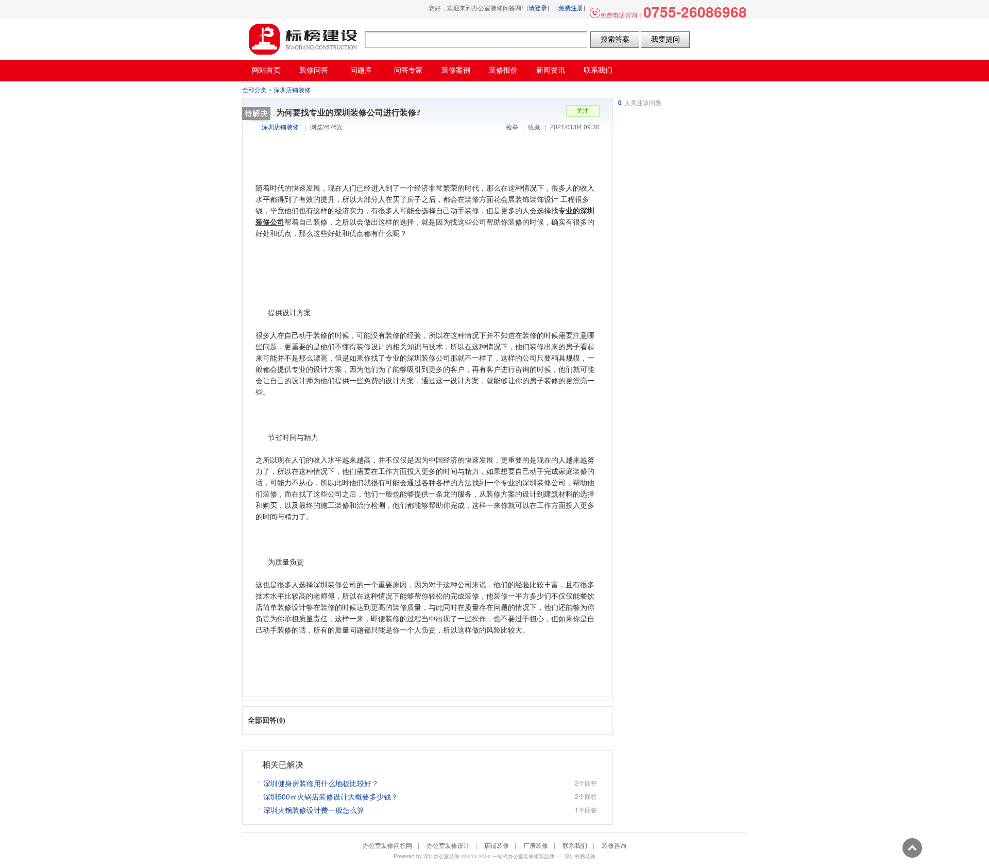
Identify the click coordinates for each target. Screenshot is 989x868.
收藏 (534, 126)
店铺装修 (496, 845)
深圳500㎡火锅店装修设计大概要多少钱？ (330, 796)
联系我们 (574, 845)
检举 (512, 126)
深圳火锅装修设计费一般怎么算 (313, 810)
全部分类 (254, 90)
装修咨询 (614, 845)
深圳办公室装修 (441, 856)
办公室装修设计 (448, 845)
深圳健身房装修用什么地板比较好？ (321, 783)
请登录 (537, 8)
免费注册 (570, 8)
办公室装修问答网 (303, 39)
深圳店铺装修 (292, 90)
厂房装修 (535, 845)
